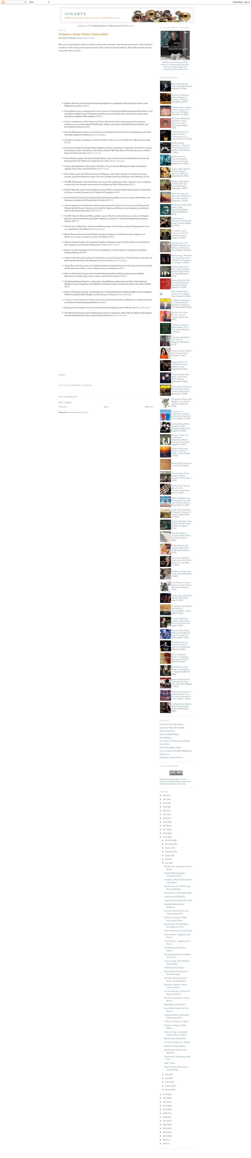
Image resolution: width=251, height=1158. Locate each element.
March (168, 1082)
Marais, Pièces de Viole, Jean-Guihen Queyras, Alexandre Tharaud (181, 282)
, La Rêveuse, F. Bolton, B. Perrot (181, 246)
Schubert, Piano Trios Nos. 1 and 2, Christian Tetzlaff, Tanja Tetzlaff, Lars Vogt (181, 270)
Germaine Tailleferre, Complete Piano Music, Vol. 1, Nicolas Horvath (181, 620)
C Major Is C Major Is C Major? (176, 1021)
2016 (165, 833)
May (167, 1074)
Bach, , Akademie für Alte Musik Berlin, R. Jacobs (181, 560)
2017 (165, 829)
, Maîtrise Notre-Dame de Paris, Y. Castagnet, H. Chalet (181, 634)
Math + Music (169, 1063)
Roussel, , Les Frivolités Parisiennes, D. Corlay (181, 695)
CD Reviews (83, 25)
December (169, 840)
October (168, 848)
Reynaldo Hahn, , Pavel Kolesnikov (181, 535)
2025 (165, 799)
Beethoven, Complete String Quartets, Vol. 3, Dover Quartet (180, 327)
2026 (165, 795)
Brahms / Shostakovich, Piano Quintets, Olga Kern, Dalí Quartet (181, 681)
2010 (165, 1109)
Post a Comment (65, 402)
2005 (165, 1128)
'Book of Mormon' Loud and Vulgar (178, 931)
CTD (91, 25)
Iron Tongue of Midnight (169, 741)
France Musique (98, 134)
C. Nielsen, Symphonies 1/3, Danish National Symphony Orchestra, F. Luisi (181, 303)
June (167, 863)
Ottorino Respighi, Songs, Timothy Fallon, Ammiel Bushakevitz (182, 523)
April (167, 1078)
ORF (87, 126)
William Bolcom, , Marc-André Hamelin (180, 547)
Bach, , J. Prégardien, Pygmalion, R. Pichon (180, 657)
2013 (165, 1098)
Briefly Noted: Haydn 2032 (175, 1038)
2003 (165, 1136)
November (169, 844)
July (167, 859)
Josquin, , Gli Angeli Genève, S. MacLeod (181, 171)
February (168, 1086)
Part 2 (99, 210)
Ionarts (75, 13)
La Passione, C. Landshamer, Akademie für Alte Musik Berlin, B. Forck (181, 415)
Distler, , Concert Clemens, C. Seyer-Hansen (181, 121)
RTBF (67, 142)
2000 (165, 1143)
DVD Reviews (128, 25)
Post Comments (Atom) (78, 412)
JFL (107, 25)
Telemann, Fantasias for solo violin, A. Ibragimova (181, 339)
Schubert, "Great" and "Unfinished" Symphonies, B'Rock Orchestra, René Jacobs (181, 438)
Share (61, 375)
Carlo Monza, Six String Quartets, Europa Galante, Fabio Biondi (182, 584)
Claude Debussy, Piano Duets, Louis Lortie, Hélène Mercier (181, 376)
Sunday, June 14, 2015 (86, 38)
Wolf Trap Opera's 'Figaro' (174, 968)
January (168, 1089)
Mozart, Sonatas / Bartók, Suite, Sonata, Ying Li (181, 352)
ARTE (85, 105)
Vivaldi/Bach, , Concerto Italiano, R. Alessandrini (181, 644)
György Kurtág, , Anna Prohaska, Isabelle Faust (181, 426)
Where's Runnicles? (167, 731)
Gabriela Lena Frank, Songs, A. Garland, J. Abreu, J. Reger (180, 450)
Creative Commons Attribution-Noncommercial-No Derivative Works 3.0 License (175, 781)
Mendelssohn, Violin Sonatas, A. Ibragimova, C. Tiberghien (181, 669)
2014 (165, 1094)
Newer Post (63, 406)
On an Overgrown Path (168, 751)
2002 (165, 1140)
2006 (165, 1125)
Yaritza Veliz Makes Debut (174, 1046)
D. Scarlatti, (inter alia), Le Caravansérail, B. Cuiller (182, 608)
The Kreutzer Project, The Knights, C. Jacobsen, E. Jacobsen (182, 401)
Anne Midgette (166, 737)
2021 (165, 814)
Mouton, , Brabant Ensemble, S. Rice (180, 475)
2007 (165, 1121)
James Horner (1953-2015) (174, 896)
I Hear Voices (165, 744)
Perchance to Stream (81, 385)
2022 (165, 810)
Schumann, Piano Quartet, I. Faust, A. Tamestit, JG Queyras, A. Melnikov (182, 109)
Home (106, 406)
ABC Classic (103, 168)
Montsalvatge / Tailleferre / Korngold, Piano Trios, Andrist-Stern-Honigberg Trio (182, 259)
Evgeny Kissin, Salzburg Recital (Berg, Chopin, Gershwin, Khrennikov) (181, 389)
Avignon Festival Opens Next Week (178, 900)
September (169, 852)
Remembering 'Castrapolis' (174, 1004)
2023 (165, 807)
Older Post (149, 406)
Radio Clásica (94, 153)
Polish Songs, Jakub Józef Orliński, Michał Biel (182, 596)
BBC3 (131, 184)
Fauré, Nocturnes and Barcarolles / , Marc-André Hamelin (181, 196)
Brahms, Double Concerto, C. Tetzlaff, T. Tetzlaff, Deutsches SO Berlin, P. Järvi (181, 146)
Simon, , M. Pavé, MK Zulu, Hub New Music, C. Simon (181, 501)
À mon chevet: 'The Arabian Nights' (178, 893)
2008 (165, 1117)
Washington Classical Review (171, 757)
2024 (165, 803)
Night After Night (166, 728)
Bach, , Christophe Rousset (182, 85)
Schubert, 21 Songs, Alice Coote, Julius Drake (182, 572)
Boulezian (164, 734)
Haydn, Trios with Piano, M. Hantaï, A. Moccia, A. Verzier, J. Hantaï (181, 512)
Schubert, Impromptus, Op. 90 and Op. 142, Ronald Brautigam (180, 183)
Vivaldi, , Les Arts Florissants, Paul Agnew (181, 488)
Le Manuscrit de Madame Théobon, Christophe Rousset (182, 706)
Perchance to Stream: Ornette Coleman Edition (83, 34)
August (168, 855)
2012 (165, 1102)
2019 (165, 822)
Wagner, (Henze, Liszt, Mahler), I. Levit (180, 364)
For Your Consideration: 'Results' (177, 1042)
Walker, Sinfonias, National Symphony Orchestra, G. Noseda (180, 158)
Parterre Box (164, 747)
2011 (165, 1106)
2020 (165, 818)
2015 (165, 837)
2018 (165, 826)
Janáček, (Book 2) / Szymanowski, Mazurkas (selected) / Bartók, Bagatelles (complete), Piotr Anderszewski (175, 65)
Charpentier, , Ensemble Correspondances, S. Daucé (180, 135)
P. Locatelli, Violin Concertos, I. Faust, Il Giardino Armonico (180, 233)
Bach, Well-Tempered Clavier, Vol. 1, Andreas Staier (181, 293)
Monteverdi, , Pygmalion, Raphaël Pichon (182, 208)
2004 (165, 1132)
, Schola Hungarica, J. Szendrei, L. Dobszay (180, 97)
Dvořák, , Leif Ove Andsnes (180, 314)
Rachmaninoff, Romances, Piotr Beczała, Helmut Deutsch (181, 220)
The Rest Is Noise (166, 724)
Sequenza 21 (165, 754)
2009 (165, 1113)
